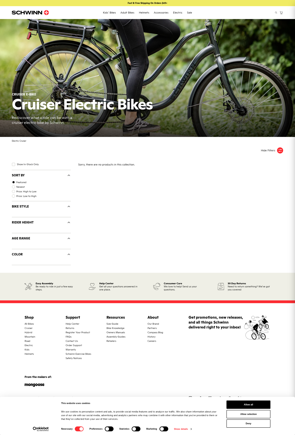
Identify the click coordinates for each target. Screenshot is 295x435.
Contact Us (72, 341)
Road (27, 341)
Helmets (144, 12)
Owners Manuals (115, 332)
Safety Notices (74, 358)
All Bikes (29, 323)
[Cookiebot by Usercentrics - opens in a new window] (40, 429)
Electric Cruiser (19, 141)
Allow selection (248, 414)
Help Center (72, 323)
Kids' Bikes (109, 12)
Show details (181, 429)
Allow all (248, 404)
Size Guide (112, 323)
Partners (152, 328)
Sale (189, 12)
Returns (70, 328)
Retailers (111, 341)
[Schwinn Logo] (30, 12)
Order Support (74, 345)
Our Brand (153, 323)
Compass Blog (155, 332)
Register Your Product (78, 332)
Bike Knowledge (115, 328)
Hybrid (28, 332)
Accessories (161, 12)
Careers (152, 341)
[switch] (109, 428)
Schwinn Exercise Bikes (78, 353)
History (151, 336)
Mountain (30, 336)
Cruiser (29, 328)
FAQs (68, 336)
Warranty (71, 349)
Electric (177, 12)
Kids (27, 349)
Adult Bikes (127, 12)
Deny (248, 423)
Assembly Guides (115, 336)
